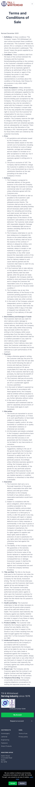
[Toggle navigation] (32, 4)
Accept (13, 783)
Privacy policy (23, 737)
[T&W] (12, 4)
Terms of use (23, 733)
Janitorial (4, 737)
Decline (22, 783)
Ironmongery (5, 733)
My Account (17, 715)
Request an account (17, 721)
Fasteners (4, 743)
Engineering (5, 740)
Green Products (6, 746)
